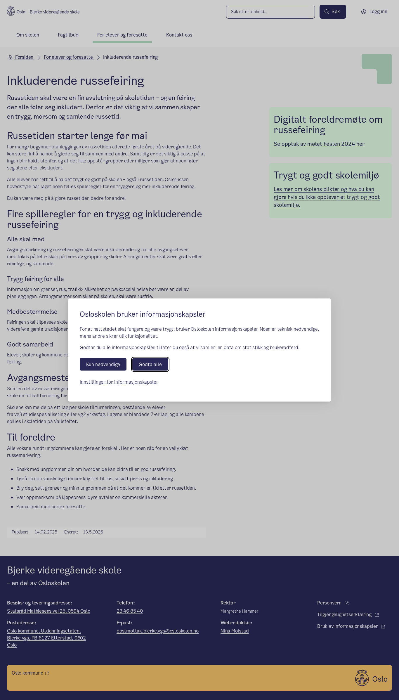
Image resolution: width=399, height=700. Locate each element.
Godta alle (150, 364)
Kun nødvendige (103, 364)
